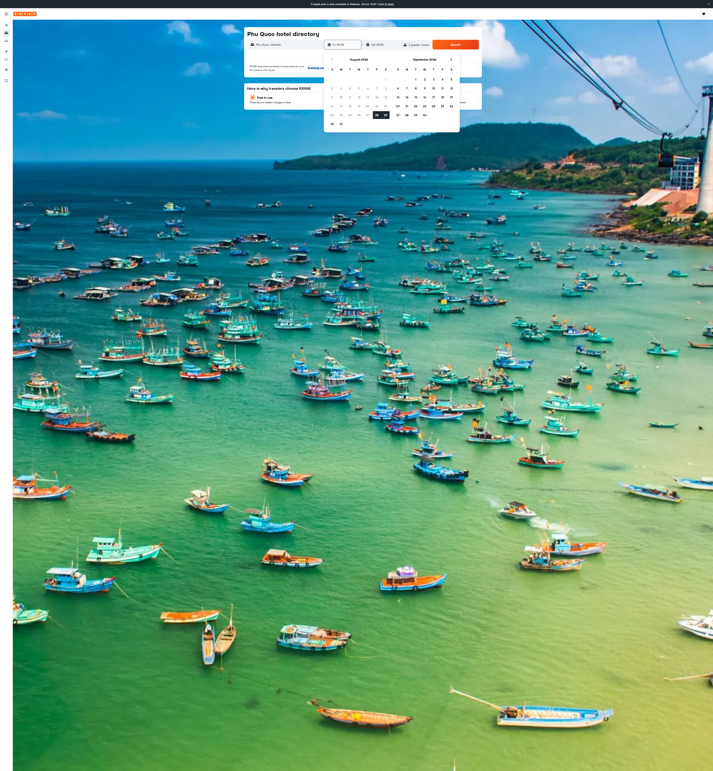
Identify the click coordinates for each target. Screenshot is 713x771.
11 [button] (350, 97)
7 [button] (376, 88)
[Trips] (6, 70)
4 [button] (350, 88)
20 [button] (368, 106)
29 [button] (385, 115)
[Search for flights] (6, 25)
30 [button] (332, 124)
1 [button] (385, 79)
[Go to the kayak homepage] (25, 14)
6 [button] (368, 88)
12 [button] (359, 97)
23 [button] (332, 115)
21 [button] (376, 106)
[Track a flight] (6, 59)
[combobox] (288, 44)
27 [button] (367, 115)
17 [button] (341, 106)
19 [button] (359, 106)
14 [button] (376, 97)
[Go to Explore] (6, 51)
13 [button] (368, 97)
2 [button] (332, 88)
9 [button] (332, 97)
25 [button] (350, 115)
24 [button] (341, 115)
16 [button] (332, 106)
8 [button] (386, 88)
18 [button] (350, 106)
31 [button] (341, 124)
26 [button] (359, 115)
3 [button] (341, 88)
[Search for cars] (6, 41)
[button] (709, 4)
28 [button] (376, 115)
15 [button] (385, 97)
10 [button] (341, 97)
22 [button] (385, 106)
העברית (389, 4)
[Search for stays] (6, 33)
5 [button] (359, 88)
